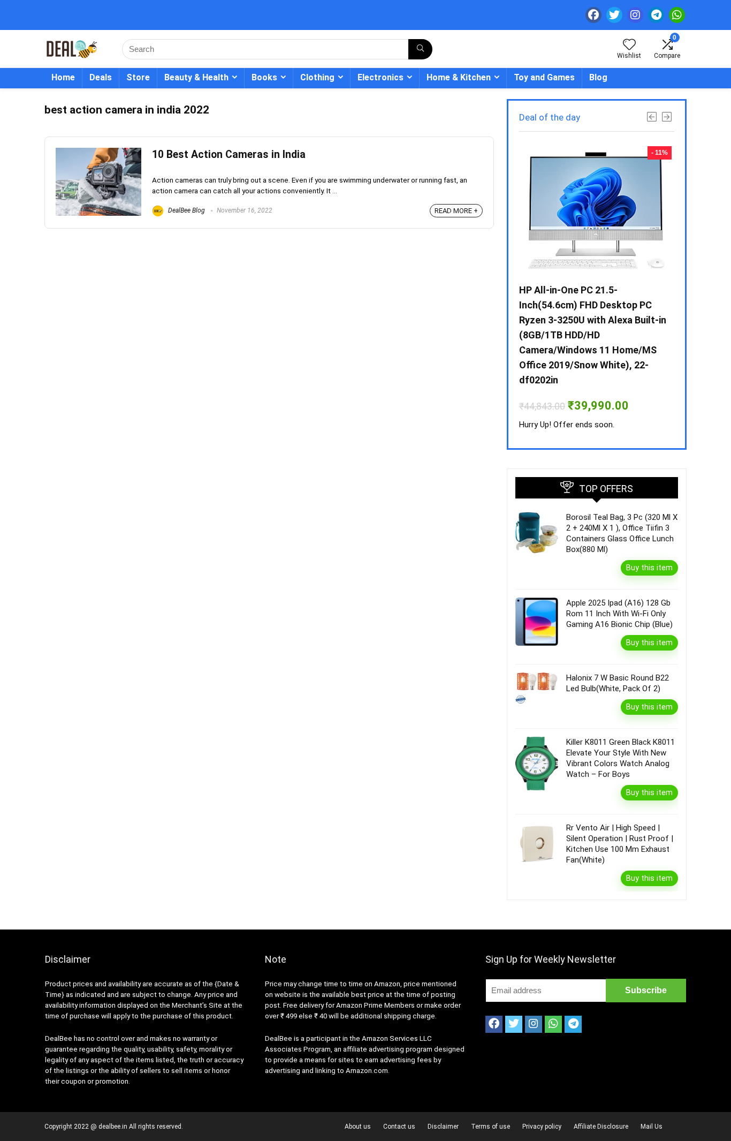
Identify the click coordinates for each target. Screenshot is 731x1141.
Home (63, 77)
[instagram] (635, 15)
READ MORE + (456, 211)
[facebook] (593, 15)
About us (358, 1126)
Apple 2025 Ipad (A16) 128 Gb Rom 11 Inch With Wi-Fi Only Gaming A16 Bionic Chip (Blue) (619, 613)
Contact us (399, 1126)
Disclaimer (443, 1126)
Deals (100, 77)
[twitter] (614, 15)
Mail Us (652, 1126)
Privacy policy (541, 1126)
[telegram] (656, 15)
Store (138, 77)
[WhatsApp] (677, 15)
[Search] (420, 49)
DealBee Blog (185, 210)
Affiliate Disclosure (601, 1126)
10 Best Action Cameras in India (229, 154)
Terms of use (490, 1126)
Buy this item (649, 567)
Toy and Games (544, 77)
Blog (598, 77)
